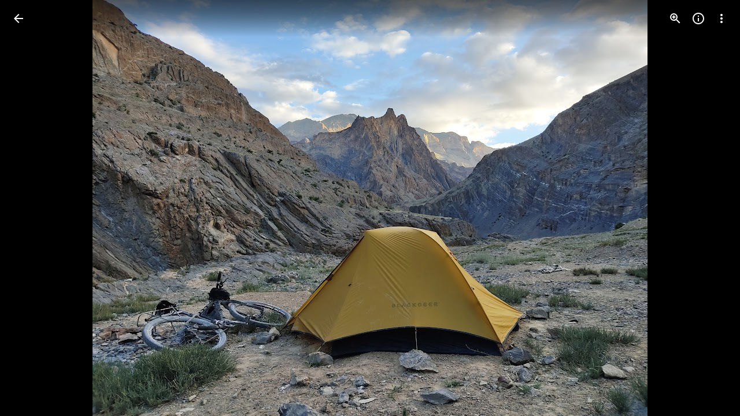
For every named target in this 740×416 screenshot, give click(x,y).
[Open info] (698, 18)
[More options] (721, 18)
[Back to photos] (18, 18)
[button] (32, 208)
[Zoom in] (675, 18)
